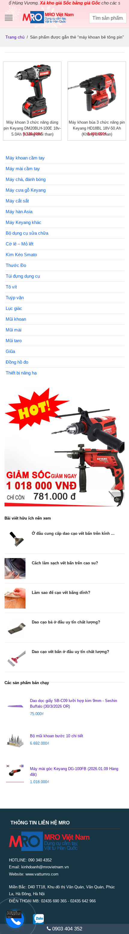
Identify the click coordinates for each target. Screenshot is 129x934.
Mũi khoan (16, 319)
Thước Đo (16, 265)
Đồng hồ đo (17, 362)
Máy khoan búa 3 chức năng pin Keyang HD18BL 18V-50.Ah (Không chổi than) (97, 128)
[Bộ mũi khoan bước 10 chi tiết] (15, 740)
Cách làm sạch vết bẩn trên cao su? (65, 563)
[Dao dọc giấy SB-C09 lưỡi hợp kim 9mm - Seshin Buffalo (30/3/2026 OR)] (15, 705)
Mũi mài (13, 329)
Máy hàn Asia (19, 211)
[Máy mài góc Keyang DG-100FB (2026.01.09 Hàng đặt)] (15, 773)
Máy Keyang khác (23, 222)
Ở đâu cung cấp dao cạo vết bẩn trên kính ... (73, 533)
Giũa (10, 351)
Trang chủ (15, 37)
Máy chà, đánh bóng (26, 179)
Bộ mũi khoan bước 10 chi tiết (56, 736)
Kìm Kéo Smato (21, 254)
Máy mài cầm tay (23, 168)
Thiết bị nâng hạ (21, 372)
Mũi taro (14, 340)
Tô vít (11, 286)
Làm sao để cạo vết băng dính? (61, 592)
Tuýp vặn (15, 297)
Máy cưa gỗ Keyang (26, 190)
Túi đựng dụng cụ (23, 276)
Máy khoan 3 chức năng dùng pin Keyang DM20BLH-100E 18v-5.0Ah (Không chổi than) (32, 128)
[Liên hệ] (16, 914)
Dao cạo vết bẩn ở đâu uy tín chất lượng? (70, 651)
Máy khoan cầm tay (25, 157)
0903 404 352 (66, 929)
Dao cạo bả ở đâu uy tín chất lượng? (66, 622)
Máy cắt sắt (17, 200)
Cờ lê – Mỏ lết (19, 243)
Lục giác (14, 308)
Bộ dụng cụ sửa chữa (27, 233)
